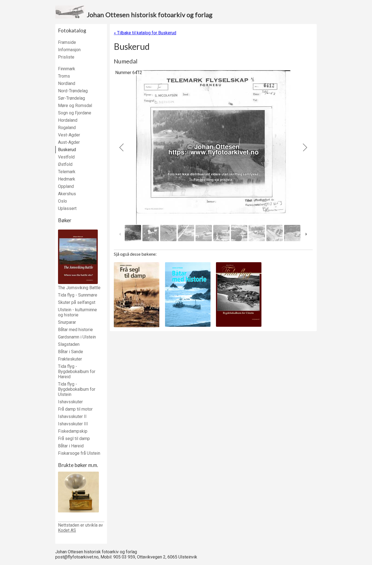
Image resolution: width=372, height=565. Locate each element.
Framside (67, 42)
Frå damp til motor (75, 409)
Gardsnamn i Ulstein (77, 337)
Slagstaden (69, 344)
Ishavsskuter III (73, 423)
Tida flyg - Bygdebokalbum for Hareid (76, 371)
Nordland (66, 83)
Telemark (66, 171)
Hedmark (66, 179)
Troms (64, 76)
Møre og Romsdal (75, 105)
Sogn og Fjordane (74, 112)
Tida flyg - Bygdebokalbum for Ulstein (76, 389)
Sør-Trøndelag (71, 98)
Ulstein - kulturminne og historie (77, 312)
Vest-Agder (69, 135)
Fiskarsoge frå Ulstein (79, 453)
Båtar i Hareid (71, 445)
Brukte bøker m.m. (78, 465)
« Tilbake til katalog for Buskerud (145, 32)
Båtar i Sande (70, 351)
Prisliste (66, 57)
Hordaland (67, 120)
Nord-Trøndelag (73, 90)
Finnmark (66, 68)
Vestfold (66, 157)
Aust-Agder (69, 142)
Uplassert (67, 208)
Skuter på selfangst (76, 302)
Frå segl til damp (74, 438)
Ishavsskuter (70, 401)
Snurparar (67, 322)
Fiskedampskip (72, 431)
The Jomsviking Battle (79, 287)
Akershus (67, 193)
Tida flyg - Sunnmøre (77, 295)
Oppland (66, 186)
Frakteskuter (70, 359)
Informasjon (69, 49)
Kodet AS (67, 530)
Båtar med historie (75, 329)
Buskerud (67, 149)
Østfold (65, 164)
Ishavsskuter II (72, 416)
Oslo (62, 201)
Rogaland (67, 127)
